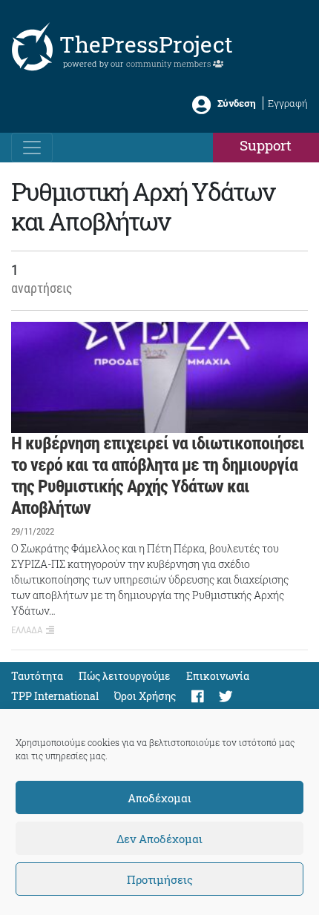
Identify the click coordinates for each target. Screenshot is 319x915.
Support (266, 145)
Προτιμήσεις (160, 879)
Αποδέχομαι (159, 797)
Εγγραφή (288, 103)
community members (169, 63)
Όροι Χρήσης (145, 696)
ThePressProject (146, 44)
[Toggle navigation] (32, 147)
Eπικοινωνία (217, 676)
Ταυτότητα (37, 676)
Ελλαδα (26, 629)
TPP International (55, 696)
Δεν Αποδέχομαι (159, 838)
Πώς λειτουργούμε (125, 676)
